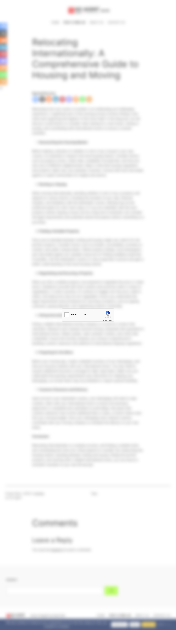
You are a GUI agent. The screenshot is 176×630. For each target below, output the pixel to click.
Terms (110, 320)
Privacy (105, 320)
